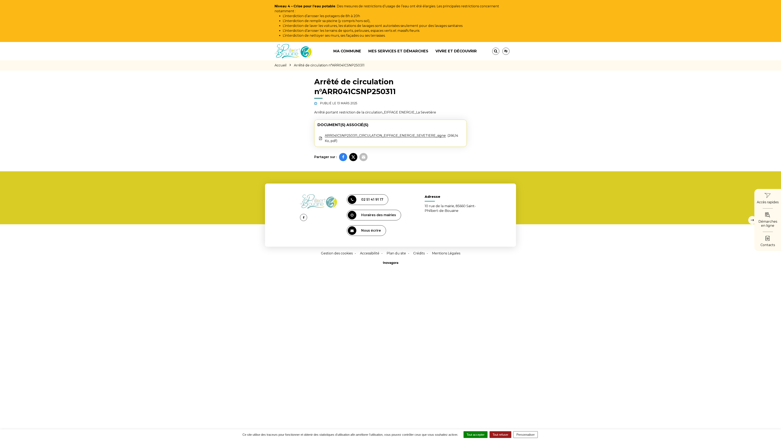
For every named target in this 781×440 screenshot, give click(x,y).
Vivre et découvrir (456, 51)
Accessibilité (369, 253)
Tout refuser (500, 434)
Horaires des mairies (378, 215)
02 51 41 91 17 (372, 199)
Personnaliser (525, 434)
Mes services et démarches (398, 51)
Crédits (419, 253)
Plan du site (396, 253)
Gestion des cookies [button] (337, 253)
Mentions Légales (446, 253)
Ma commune (347, 51)
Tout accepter (475, 434)
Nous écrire (371, 230)
